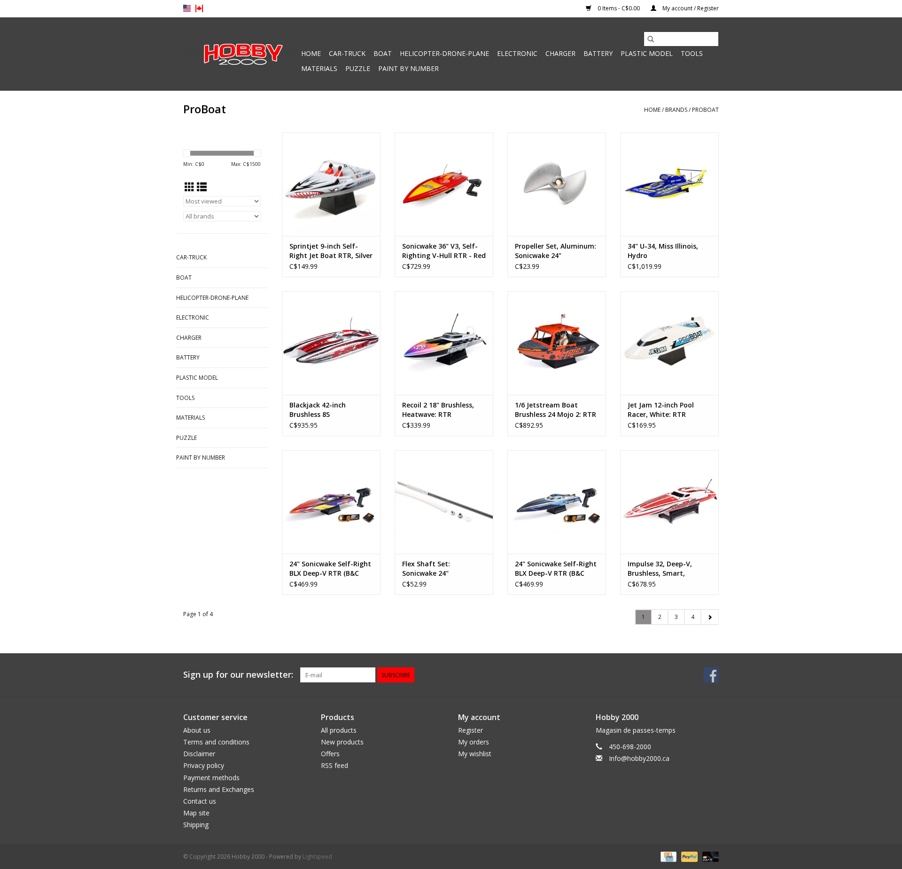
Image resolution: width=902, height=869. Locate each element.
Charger (560, 53)
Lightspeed (317, 857)
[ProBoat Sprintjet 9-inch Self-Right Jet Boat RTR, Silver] (331, 184)
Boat (382, 53)
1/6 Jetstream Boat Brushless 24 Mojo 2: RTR (555, 409)
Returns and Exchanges (218, 789)
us (187, 8)
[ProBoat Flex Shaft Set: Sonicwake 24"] (444, 502)
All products (339, 730)
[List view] (202, 187)
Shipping (196, 824)
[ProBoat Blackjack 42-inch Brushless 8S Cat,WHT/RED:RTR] (331, 343)
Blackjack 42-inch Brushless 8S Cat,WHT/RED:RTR (319, 409)
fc (199, 8)
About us (196, 730)
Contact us (199, 801)
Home (311, 53)
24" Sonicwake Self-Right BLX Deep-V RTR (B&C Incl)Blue (556, 568)
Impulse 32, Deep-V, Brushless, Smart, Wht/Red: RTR (660, 568)
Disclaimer (199, 753)
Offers (330, 753)
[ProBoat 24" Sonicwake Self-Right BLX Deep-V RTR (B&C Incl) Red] (331, 502)
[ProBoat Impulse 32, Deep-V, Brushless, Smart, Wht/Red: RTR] (669, 502)
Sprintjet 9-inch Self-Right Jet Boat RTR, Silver (331, 251)
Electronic (517, 53)
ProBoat (705, 110)
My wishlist (474, 753)
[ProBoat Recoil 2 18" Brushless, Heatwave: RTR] (444, 343)
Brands (676, 110)
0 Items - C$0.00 (618, 8)
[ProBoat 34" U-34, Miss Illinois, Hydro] (669, 184)
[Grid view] (189, 187)
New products (342, 741)
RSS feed (334, 765)
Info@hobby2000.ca (639, 758)
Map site (196, 812)
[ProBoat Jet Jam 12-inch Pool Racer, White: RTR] (669, 343)
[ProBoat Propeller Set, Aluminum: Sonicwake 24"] (556, 184)
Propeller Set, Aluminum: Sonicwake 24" (555, 251)
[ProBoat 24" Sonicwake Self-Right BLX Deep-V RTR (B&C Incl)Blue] (556, 502)
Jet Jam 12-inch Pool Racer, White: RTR (661, 409)
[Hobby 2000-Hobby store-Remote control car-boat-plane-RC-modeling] (240, 54)
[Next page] (709, 617)
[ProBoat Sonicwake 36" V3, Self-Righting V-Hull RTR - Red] (444, 184)
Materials (319, 68)
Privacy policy (203, 765)
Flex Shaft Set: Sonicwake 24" (426, 568)
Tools (692, 53)
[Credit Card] (667, 857)
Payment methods (211, 777)
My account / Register (690, 8)
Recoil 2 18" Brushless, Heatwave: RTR (438, 409)
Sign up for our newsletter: (238, 675)
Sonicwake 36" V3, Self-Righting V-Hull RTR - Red (444, 251)
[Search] (651, 39)
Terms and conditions (216, 741)
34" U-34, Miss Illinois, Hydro (663, 251)
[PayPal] (688, 857)
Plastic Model (647, 53)
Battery (598, 53)
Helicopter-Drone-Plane (444, 53)
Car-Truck (347, 53)
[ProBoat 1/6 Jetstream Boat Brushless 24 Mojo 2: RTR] (556, 343)
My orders (473, 741)
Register (470, 730)
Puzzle (357, 68)
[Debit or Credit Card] (709, 857)
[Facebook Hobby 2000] (711, 674)
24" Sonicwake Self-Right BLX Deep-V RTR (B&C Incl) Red (330, 568)
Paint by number (408, 68)
